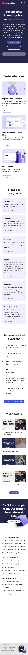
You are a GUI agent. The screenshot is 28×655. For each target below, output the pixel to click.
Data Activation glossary (9, 573)
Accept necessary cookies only (21, 649)
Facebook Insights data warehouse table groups (14, 543)
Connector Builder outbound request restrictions (14, 540)
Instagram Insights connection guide (12, 584)
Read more (7, 111)
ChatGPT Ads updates (8, 567)
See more (14, 492)
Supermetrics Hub (14, 48)
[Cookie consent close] (25, 649)
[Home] (8, 3)
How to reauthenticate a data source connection (14, 581)
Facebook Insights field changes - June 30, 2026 (14, 594)
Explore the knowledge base (14, 401)
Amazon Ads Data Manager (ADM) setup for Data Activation (14, 553)
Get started (5, 587)
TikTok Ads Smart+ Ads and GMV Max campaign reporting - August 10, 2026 (14, 570)
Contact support (14, 521)
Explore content (14, 42)
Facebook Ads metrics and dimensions (13, 590)
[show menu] (24, 2)
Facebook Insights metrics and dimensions (14, 546)
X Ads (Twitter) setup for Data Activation (14, 549)
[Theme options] (22, 2)
